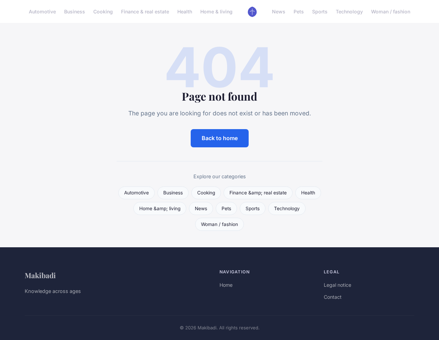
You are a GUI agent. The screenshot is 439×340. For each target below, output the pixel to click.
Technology (349, 11)
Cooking (103, 11)
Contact (333, 297)
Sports (320, 11)
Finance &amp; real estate (258, 192)
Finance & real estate (145, 11)
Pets (299, 11)
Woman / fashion (390, 11)
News (278, 11)
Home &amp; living (159, 208)
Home (226, 285)
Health (184, 11)
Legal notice (337, 285)
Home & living (216, 11)
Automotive (42, 11)
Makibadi (40, 275)
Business (74, 11)
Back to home (220, 138)
